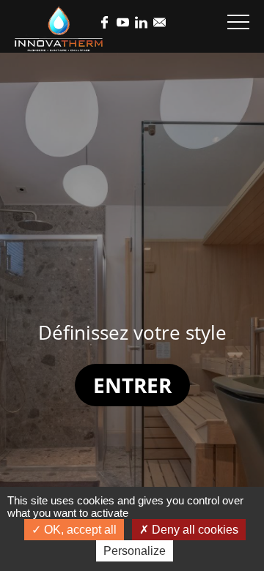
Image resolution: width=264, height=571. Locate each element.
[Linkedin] (141, 23)
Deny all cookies (193, 529)
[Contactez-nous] (159, 23)
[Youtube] (123, 23)
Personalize (134, 551)
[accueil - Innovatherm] (59, 28)
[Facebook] (104, 23)
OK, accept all (79, 529)
